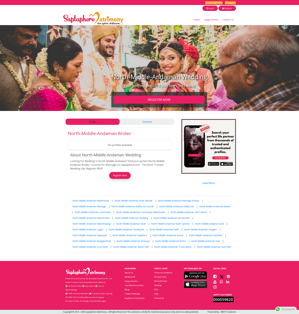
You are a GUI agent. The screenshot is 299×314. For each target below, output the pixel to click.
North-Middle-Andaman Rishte (170, 241)
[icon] (195, 275)
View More (208, 183)
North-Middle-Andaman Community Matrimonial (140, 212)
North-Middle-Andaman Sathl (164, 229)
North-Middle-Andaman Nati (205, 241)
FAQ (156, 289)
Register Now (120, 175)
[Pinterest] (228, 276)
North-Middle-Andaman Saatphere (129, 235)
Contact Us (228, 19)
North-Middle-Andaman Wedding (131, 217)
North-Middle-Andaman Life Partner (188, 212)
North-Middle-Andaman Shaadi (214, 206)
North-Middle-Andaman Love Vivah (90, 246)
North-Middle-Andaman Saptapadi (89, 235)
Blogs (127, 289)
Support (231, 2)
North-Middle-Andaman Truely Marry (172, 246)
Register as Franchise (135, 298)
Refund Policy (160, 281)
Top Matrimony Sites (134, 285)
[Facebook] (215, 276)
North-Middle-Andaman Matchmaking (91, 223)
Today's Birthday (132, 293)
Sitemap (158, 285)
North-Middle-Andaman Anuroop (133, 241)
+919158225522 (214, 2)
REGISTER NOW (159, 99)
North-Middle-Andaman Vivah (131, 223)
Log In (211, 8)
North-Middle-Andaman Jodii (209, 223)
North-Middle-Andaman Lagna (87, 229)
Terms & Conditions (163, 272)
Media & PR (130, 276)
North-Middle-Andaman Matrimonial (90, 200)
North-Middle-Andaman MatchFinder (90, 217)
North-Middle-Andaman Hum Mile (214, 246)
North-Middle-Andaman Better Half (131, 246)
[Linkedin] (227, 281)
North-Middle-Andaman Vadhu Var (176, 206)
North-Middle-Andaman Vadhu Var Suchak (132, 206)
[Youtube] (215, 281)
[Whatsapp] (221, 281)
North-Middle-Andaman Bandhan (205, 235)
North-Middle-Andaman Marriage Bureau (178, 200)
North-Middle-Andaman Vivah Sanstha (170, 223)
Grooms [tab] (147, 121)
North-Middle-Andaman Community (92, 212)
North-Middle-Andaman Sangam (200, 229)
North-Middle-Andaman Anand (167, 235)
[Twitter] (222, 276)
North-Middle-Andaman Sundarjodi (126, 229)
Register (228, 8)
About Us (129, 272)
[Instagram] (215, 287)
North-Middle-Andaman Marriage (89, 206)
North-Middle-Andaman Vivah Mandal (133, 200)
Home (197, 19)
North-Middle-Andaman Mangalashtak (91, 241)
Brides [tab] (92, 121)
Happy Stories (211, 19)
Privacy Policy (160, 276)
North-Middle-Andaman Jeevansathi (172, 217)
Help (156, 293)
